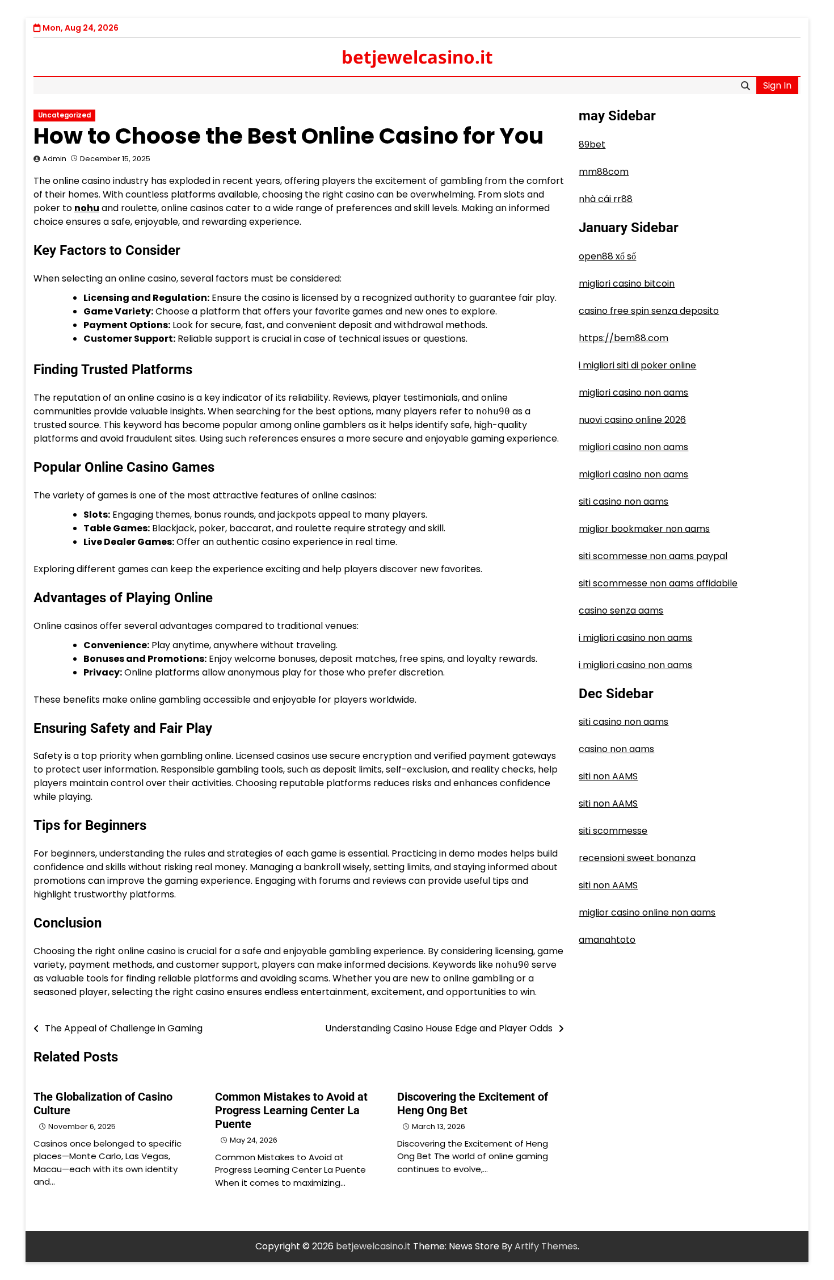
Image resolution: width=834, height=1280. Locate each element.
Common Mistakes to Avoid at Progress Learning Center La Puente (291, 1110)
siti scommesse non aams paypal (653, 556)
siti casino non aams (623, 501)
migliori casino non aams (633, 392)
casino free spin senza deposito (649, 310)
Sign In (777, 85)
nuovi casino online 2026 (632, 419)
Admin (54, 158)
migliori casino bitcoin (627, 283)
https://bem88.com (623, 338)
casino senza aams (621, 610)
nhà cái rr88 (606, 198)
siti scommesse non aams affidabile (658, 583)
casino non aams (616, 749)
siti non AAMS (608, 776)
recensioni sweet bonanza (637, 858)
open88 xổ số (607, 256)
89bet (592, 144)
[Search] (745, 85)
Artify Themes (546, 1246)
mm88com (604, 171)
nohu (86, 208)
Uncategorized (64, 115)
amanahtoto (607, 940)
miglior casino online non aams (647, 913)
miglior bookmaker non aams (644, 528)
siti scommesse (613, 831)
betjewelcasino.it (417, 57)
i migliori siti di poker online (637, 365)
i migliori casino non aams (635, 637)
